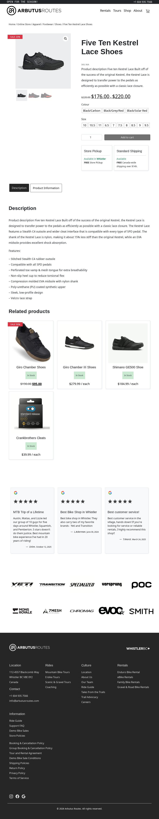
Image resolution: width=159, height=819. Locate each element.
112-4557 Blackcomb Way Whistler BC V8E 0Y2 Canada (24, 677)
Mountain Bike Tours (57, 672)
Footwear (48, 24)
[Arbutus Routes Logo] (11, 10)
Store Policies (17, 735)
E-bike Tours (52, 677)
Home (12, 24)
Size (83, 119)
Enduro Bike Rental (128, 672)
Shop (127, 10)
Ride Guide (87, 687)
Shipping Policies (19, 763)
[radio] (91, 110)
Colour (85, 104)
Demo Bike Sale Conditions (25, 758)
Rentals (105, 10)
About (138, 10)
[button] (65, 38)
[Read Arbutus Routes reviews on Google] (23, 796)
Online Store (24, 24)
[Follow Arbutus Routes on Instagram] (11, 796)
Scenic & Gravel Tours (58, 682)
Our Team (87, 682)
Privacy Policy (17, 773)
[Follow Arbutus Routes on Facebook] (17, 796)
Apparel (37, 24)
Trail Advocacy (89, 697)
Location (86, 672)
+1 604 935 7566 (18, 696)
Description (19, 188)
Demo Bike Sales (19, 730)
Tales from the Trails (93, 692)
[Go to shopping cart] (147, 10)
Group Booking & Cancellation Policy (30, 748)
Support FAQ (16, 725)
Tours (117, 10)
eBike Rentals (125, 677)
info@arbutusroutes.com (24, 701)
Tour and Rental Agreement (25, 753)
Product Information (46, 188)
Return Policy (17, 768)
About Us (86, 677)
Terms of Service (19, 778)
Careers (86, 702)
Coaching (50, 687)
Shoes (58, 24)
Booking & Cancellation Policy (26, 743)
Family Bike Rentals (128, 682)
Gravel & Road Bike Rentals (133, 687)
